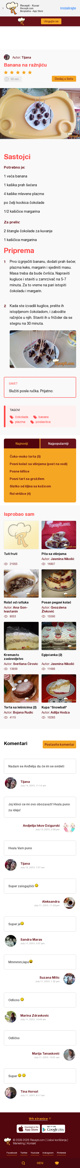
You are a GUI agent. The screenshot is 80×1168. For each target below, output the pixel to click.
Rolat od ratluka (21, 593)
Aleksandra (51, 901)
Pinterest (61, 1152)
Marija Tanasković (46, 1053)
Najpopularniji (58, 443)
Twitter (23, 1152)
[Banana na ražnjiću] (43, 349)
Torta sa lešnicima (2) (21, 696)
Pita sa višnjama (59, 543)
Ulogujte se (51, 21)
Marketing (19, 1143)
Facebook (12, 1152)
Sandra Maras (31, 939)
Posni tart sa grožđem (27, 479)
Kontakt (31, 1143)
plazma (20, 422)
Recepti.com (7, 1141)
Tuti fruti (21, 543)
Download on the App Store (28, 1129)
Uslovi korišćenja (57, 1140)
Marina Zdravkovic (34, 1015)
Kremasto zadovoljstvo (21, 646)
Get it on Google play (53, 1129)
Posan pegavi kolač (59, 593)
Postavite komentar (59, 744)
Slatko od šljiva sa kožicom (30, 486)
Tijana (26, 57)
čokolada (21, 417)
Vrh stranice (38, 1118)
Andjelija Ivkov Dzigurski (41, 825)
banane (44, 417)
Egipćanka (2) (59, 646)
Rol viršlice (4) (20, 493)
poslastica (43, 422)
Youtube (35, 1152)
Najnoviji (22, 443)
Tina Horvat (29, 1091)
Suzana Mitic (49, 977)
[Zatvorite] (3, 8)
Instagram (48, 1152)
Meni (40, 1163)
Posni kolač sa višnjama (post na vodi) (38, 464)
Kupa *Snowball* (59, 696)
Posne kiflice (19, 471)
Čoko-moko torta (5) (25, 456)
